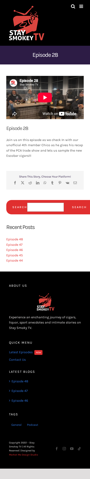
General (16, 425)
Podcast (32, 425)
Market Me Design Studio (23, 454)
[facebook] (56, 448)
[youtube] (71, 448)
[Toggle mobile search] (73, 6)
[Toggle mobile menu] (81, 6)
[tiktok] (79, 448)
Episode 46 (14, 250)
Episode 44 (14, 260)
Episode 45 (14, 255)
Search (19, 207)
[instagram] (64, 448)
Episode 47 (14, 245)
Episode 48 (14, 239)
